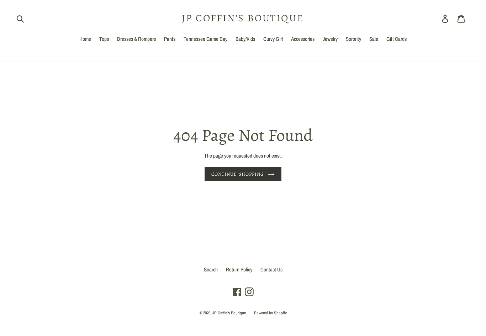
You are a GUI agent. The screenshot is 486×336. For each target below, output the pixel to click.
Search (211, 269)
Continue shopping (237, 174)
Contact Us (271, 269)
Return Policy (239, 269)
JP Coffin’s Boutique (243, 18)
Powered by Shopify (270, 313)
